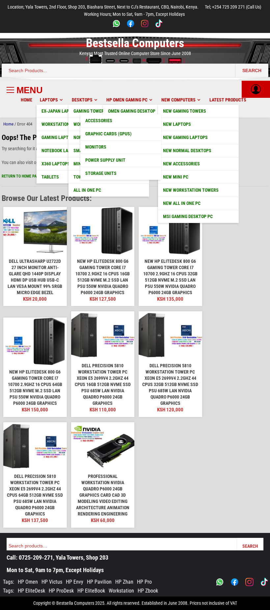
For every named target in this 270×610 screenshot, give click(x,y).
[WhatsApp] (116, 24)
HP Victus (51, 582)
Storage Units (101, 173)
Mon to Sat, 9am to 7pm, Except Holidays (55, 570)
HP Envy (74, 582)
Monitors (95, 147)
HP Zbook (148, 591)
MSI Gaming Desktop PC (188, 216)
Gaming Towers (90, 111)
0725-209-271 (36, 557)
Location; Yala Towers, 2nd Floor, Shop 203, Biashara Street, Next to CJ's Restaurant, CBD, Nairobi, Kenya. (103, 7)
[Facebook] (130, 24)
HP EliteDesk (31, 591)
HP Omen (28, 582)
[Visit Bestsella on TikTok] (264, 582)
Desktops (82, 99)
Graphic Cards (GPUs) (108, 133)
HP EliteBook (91, 591)
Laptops (49, 99)
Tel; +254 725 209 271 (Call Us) (233, 7)
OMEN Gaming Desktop (131, 111)
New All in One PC (182, 203)
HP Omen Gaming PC (127, 99)
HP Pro (144, 582)
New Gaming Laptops (185, 137)
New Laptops (177, 124)
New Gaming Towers (184, 111)
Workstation (121, 591)
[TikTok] (159, 24)
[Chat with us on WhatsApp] (220, 582)
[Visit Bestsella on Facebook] (234, 582)
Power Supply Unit (105, 160)
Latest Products (227, 99)
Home (26, 99)
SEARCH (251, 70)
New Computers (178, 99)
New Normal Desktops (187, 150)
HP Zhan (124, 582)
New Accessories (181, 163)
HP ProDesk (61, 591)
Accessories (98, 120)
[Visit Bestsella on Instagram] (249, 582)
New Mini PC (175, 177)
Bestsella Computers (135, 43)
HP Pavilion (99, 582)
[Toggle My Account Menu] (256, 89)
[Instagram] (145, 24)
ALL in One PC (87, 190)
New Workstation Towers (191, 190)
